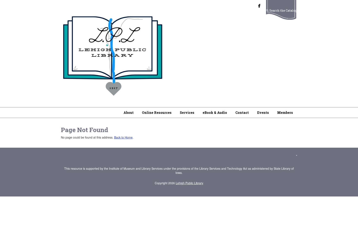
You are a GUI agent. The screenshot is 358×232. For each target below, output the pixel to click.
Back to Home (123, 137)
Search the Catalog (283, 10)
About (128, 112)
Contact (242, 112)
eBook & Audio (215, 112)
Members (285, 112)
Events (263, 112)
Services (187, 112)
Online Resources (157, 112)
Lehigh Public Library (189, 183)
